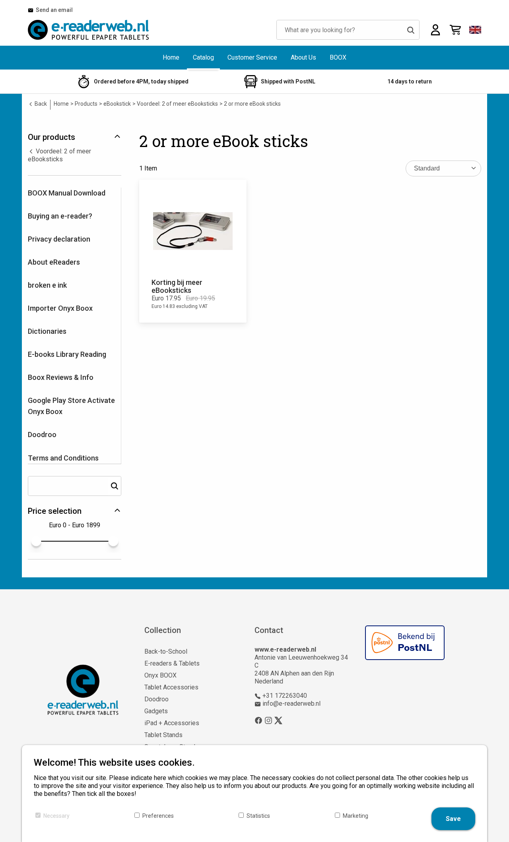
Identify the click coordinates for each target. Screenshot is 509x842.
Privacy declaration (59, 239)
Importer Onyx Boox (60, 308)
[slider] (36, 541)
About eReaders (54, 262)
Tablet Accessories (171, 687)
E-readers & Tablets (172, 663)
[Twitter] (278, 720)
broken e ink (47, 285)
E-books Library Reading (67, 354)
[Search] (410, 29)
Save (453, 819)
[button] (475, 30)
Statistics (258, 816)
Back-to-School (165, 651)
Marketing (355, 816)
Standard (427, 168)
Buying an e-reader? (60, 216)
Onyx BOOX (160, 675)
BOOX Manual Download (66, 193)
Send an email (53, 10)
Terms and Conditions (63, 458)
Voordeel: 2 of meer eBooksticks (59, 155)
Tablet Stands (163, 735)
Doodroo (42, 434)
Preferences (158, 816)
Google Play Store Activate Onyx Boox (71, 406)
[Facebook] (258, 720)
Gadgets (156, 711)
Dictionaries (47, 331)
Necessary (56, 816)
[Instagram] (268, 720)
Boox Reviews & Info (60, 377)
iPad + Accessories (171, 723)
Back (40, 104)
